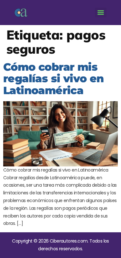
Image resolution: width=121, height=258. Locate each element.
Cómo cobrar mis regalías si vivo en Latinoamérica (53, 78)
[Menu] (100, 12)
